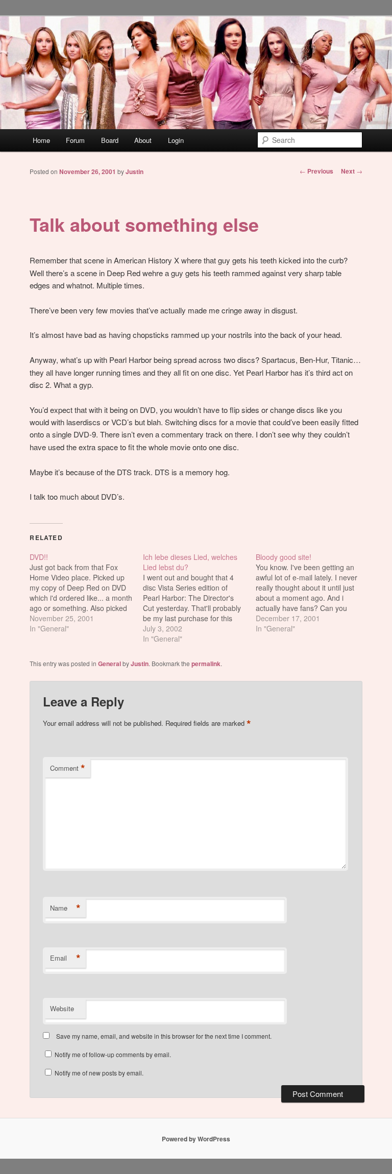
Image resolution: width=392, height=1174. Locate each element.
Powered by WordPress (196, 1138)
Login (176, 140)
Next (351, 171)
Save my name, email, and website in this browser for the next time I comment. (164, 1036)
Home (41, 140)
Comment (67, 768)
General (109, 663)
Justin (134, 171)
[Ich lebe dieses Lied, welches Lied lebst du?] (199, 598)
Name (65, 908)
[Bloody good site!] (312, 592)
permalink (205, 663)
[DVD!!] (86, 592)
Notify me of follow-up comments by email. (113, 1054)
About (143, 140)
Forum (75, 140)
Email (65, 958)
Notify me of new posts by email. (99, 1072)
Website (62, 1008)
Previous (316, 171)
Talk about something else (144, 224)
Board (109, 140)
